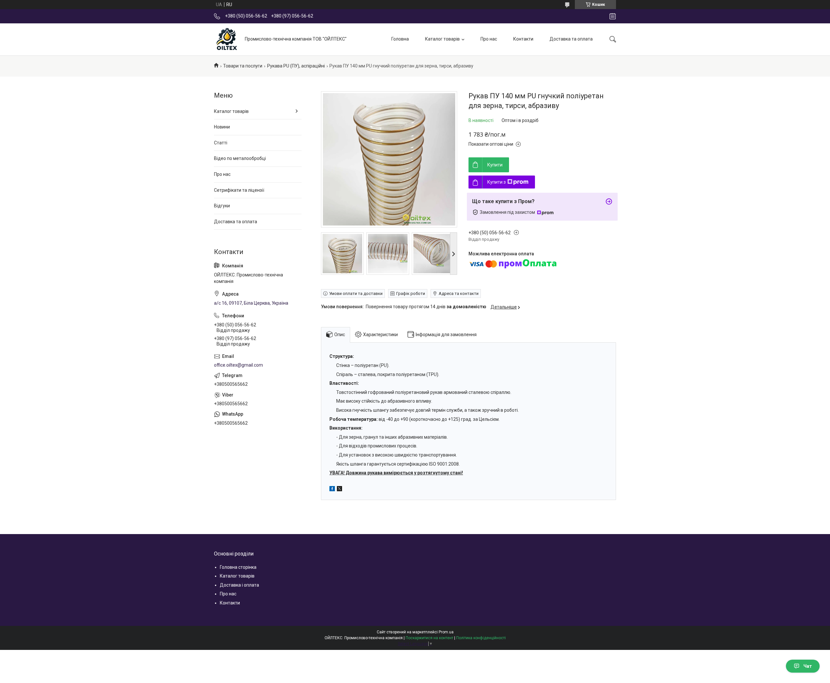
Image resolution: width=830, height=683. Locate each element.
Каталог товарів (442, 39)
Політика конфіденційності (481, 638)
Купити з (496, 182)
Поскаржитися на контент (429, 638)
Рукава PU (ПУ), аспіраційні (296, 65)
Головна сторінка (238, 567)
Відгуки (222, 205)
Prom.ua (446, 632)
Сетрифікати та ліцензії (239, 190)
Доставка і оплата (239, 585)
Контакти (523, 39)
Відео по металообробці (240, 158)
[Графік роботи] (613, 16)
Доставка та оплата (571, 39)
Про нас (488, 39)
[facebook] (332, 489)
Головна (400, 39)
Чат (807, 666)
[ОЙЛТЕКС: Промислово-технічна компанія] (227, 39)
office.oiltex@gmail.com (238, 365)
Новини (222, 126)
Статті (220, 142)
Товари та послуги (242, 65)
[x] (339, 489)
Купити (495, 164)
